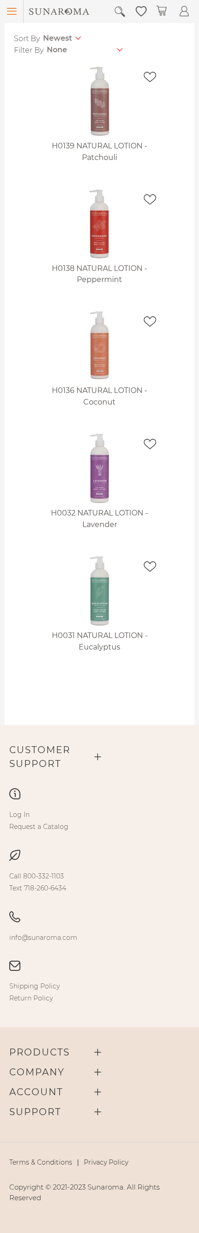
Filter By (29, 50)
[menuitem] (19, 815)
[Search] (119, 11)
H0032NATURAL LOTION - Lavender (99, 519)
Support (35, 1111)
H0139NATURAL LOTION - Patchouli (99, 151)
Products (39, 1052)
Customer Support (39, 756)
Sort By (27, 38)
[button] (141, 11)
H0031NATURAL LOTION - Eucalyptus (100, 641)
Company (37, 1072)
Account (36, 1092)
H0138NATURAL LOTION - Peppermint (99, 274)
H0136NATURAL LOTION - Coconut (99, 396)
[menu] (99, 821)
